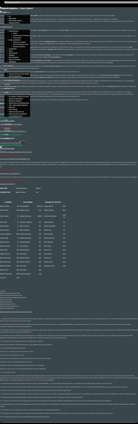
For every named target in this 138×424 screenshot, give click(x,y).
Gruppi (11, 51)
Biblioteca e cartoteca (19, 42)
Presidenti (12, 55)
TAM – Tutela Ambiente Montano (18, 105)
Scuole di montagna (14, 59)
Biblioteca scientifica (19, 46)
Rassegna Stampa (14, 22)
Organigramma (13, 53)
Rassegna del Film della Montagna (19, 103)
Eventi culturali (13, 109)
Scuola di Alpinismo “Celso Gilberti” (19, 74)
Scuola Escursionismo (15, 76)
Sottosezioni (12, 61)
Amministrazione (14, 31)
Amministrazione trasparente (21, 35)
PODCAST (12, 107)
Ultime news (12, 18)
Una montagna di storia (15, 116)
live (10, 16)
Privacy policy (17, 37)
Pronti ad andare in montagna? (18, 113)
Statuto (15, 33)
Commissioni (12, 48)
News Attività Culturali (15, 20)
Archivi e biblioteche (15, 40)
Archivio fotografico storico (21, 44)
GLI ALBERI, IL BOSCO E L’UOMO (19, 96)
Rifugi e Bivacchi (14, 57)
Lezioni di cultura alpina (16, 98)
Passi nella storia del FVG (16, 111)
